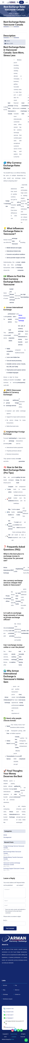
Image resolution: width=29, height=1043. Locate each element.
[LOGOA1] (11, 2)
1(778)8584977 (9, 1018)
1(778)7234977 (9, 1015)
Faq (16, 985)
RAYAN (12, 1039)
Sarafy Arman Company (14, 1035)
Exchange (5, 994)
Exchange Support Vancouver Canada (13, 868)
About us (17, 990)
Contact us (17, 994)
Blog (4, 990)
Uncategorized (7, 837)
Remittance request (7, 999)
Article (8, 41)
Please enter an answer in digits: (12, 916)
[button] (17, 2)
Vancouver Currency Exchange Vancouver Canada (11, 863)
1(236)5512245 (9, 1011)
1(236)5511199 (9, 1008)
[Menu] (3, 2)
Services (5, 985)
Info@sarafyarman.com (10, 1027)
